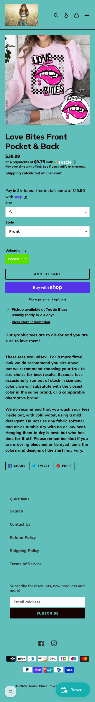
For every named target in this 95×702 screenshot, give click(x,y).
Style (9, 222)
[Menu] (87, 14)
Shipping (13, 173)
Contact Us (20, 524)
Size (8, 203)
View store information (31, 322)
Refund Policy (23, 537)
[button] (40, 162)
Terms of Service (26, 563)
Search (16, 511)
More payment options (47, 299)
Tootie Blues (38, 686)
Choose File (17, 259)
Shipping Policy (24, 550)
